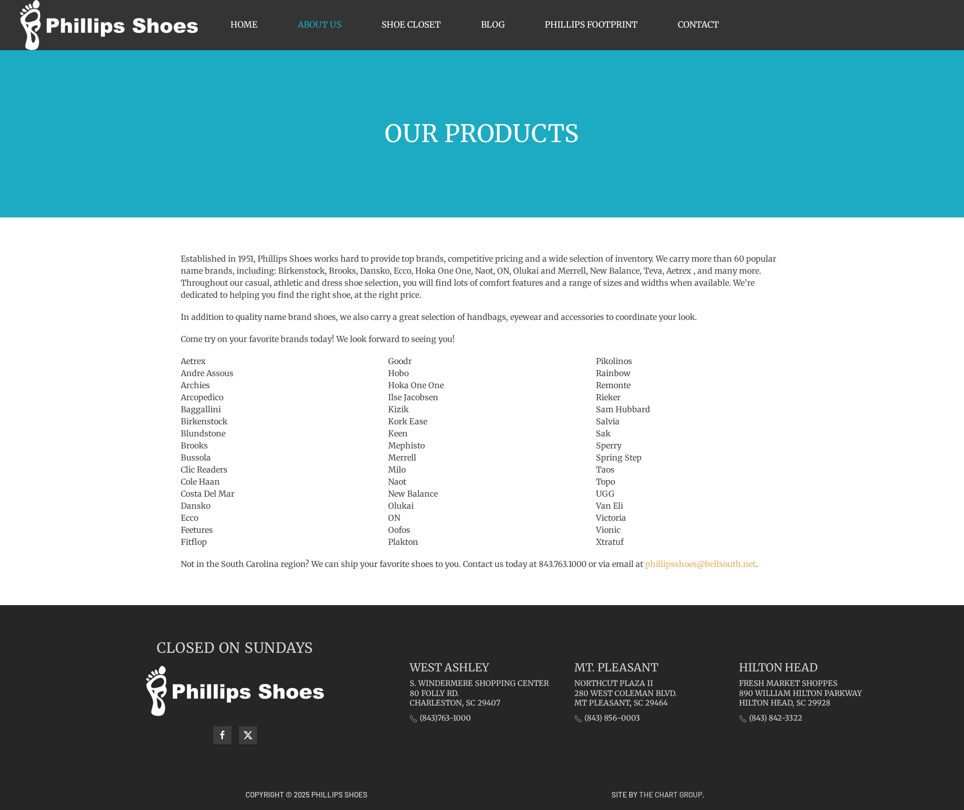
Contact (698, 24)
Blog (493, 24)
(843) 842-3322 (774, 718)
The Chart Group (670, 794)
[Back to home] (109, 25)
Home (244, 24)
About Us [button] (319, 24)
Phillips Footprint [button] (591, 24)
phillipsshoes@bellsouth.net (700, 564)
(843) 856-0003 (611, 718)
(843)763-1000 (444, 718)
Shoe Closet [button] (411, 24)
